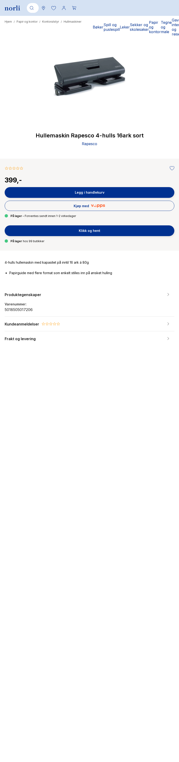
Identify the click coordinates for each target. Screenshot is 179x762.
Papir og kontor (27, 21)
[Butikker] (43, 8)
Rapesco (89, 143)
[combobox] (32, 8)
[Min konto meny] (64, 8)
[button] (53, 8)
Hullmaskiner (72, 21)
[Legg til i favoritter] (170, 168)
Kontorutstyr (50, 21)
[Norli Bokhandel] (12, 8)
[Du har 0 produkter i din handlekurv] (74, 8)
